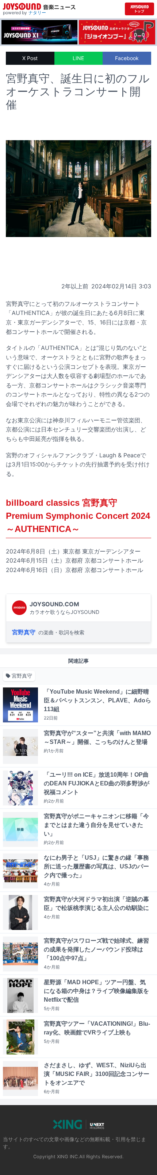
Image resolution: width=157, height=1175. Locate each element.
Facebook (127, 58)
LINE (78, 58)
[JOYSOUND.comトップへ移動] (139, 9)
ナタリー (37, 12)
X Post (30, 58)
